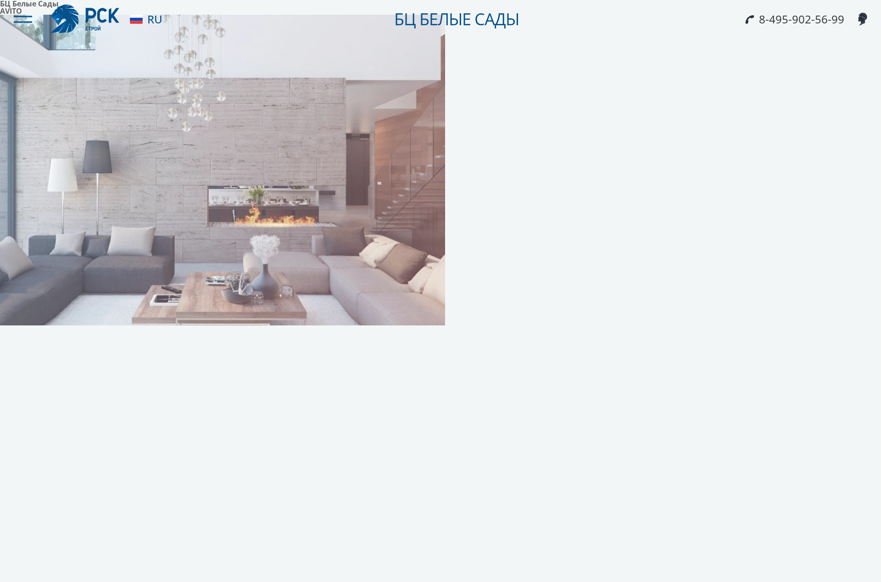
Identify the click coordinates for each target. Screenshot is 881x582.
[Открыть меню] (23, 19)
